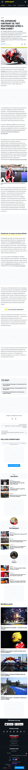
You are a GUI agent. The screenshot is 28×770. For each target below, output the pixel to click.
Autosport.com (14, 743)
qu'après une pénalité (19, 265)
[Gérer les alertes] (15, 418)
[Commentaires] (25, 44)
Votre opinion (14, 750)
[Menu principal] (2, 2)
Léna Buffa (3, 43)
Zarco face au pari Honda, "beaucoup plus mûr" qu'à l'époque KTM (14, 388)
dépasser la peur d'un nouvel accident (10, 145)
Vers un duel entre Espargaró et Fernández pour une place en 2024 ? (14, 384)
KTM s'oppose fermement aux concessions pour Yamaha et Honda (13, 392)
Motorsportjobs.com (14, 741)
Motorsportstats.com (14, 745)
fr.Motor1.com (14, 738)
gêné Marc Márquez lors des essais (18, 159)
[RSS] (24, 731)
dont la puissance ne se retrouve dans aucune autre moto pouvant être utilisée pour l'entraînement (13, 131)
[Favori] (22, 44)
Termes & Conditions (9, 764)
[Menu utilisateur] (25, 2)
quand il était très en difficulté (12, 264)
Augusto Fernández (16, 242)
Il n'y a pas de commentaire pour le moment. (14, 443)
